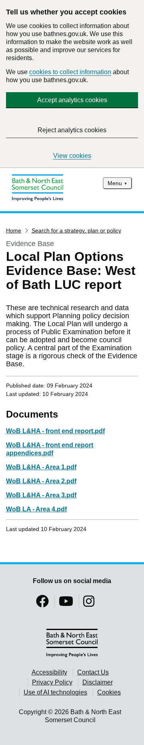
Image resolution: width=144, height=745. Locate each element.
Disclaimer (97, 682)
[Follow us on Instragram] (88, 603)
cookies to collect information (70, 72)
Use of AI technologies (55, 692)
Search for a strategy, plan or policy (76, 230)
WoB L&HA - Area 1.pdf (41, 467)
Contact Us (93, 672)
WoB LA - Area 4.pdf (36, 509)
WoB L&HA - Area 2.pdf (41, 481)
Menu (115, 183)
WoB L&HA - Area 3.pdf (41, 495)
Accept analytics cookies (72, 100)
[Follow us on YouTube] (66, 603)
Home (13, 230)
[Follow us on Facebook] (42, 603)
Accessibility (49, 672)
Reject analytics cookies (72, 130)
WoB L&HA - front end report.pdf (55, 431)
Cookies (109, 692)
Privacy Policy (52, 682)
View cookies (72, 155)
